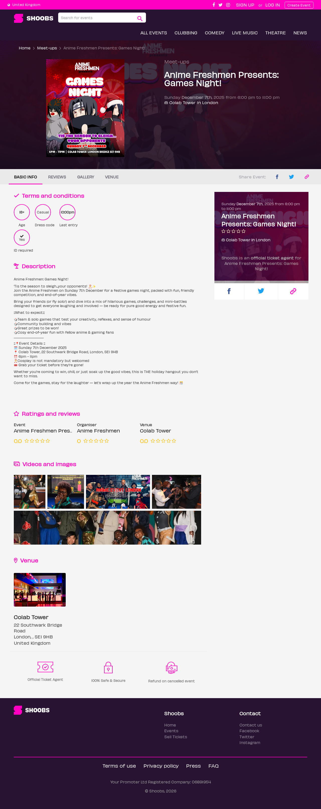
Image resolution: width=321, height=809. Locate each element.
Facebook (249, 730)
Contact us (250, 724)
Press (193, 765)
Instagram (249, 742)
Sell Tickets (175, 736)
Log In (272, 4)
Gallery (85, 176)
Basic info (25, 176)
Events (171, 730)
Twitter (246, 736)
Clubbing (186, 32)
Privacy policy (161, 765)
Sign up (245, 4)
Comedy (214, 32)
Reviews (57, 176)
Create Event (299, 5)
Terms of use (119, 765)
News (300, 32)
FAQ (213, 765)
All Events (153, 32)
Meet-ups (47, 47)
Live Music (245, 32)
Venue (112, 176)
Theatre (275, 32)
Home (25, 47)
